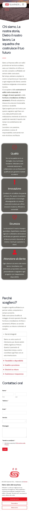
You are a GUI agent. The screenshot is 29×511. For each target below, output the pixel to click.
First (3, 397)
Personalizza (14, 503)
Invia (4, 449)
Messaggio (5, 426)
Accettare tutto (14, 499)
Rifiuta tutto (14, 507)
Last (16, 397)
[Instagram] (16, 469)
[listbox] (14, 421)
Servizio (4, 417)
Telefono (5, 400)
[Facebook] (13, 469)
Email (4, 409)
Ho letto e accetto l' (15, 444)
